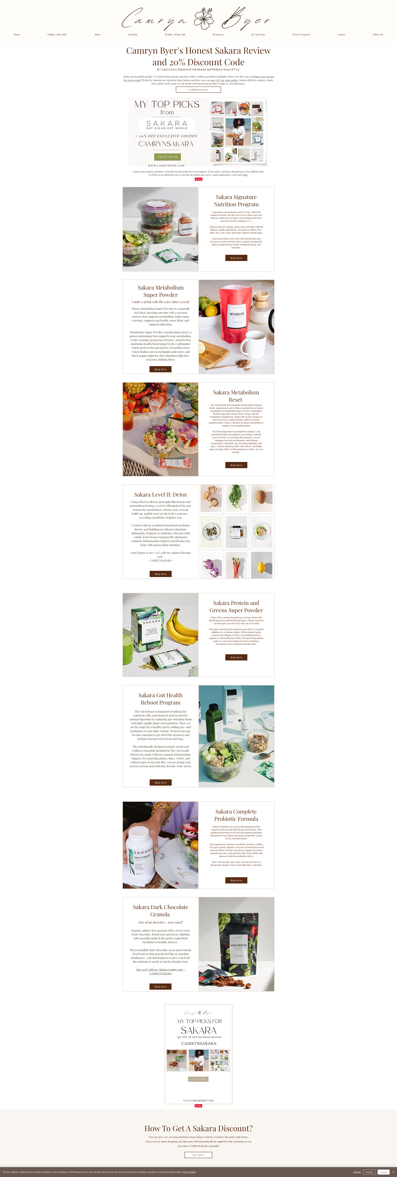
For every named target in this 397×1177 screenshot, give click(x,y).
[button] (258, 34)
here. (245, 174)
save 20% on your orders (224, 80)
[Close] (393, 1172)
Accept (383, 1172)
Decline (369, 1172)
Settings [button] (357, 1171)
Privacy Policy (189, 1171)
